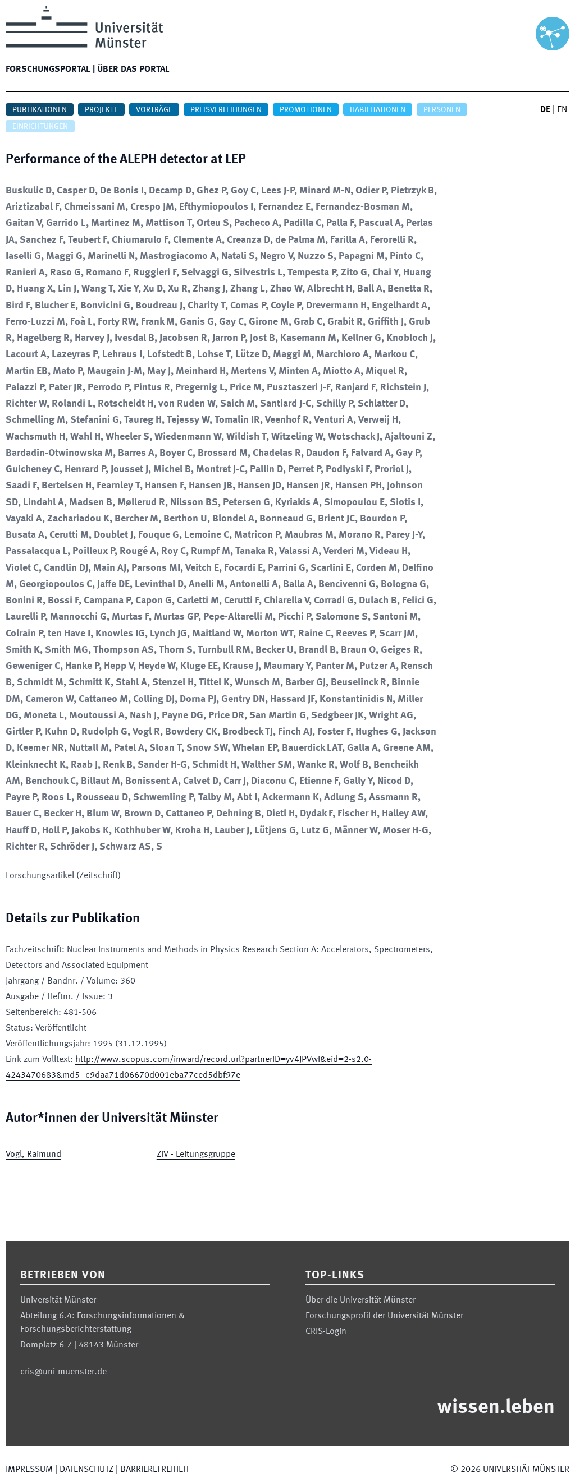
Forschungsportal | (50, 69)
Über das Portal (133, 69)
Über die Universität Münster (360, 1300)
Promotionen (306, 110)
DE (545, 109)
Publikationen (39, 110)
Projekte (101, 110)
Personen (441, 110)
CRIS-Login (325, 1331)
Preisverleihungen (226, 110)
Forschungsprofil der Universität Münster (384, 1316)
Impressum (29, 1469)
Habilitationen (377, 110)
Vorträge (154, 110)
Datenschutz (86, 1469)
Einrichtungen (40, 127)
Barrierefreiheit (154, 1469)
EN (562, 109)
